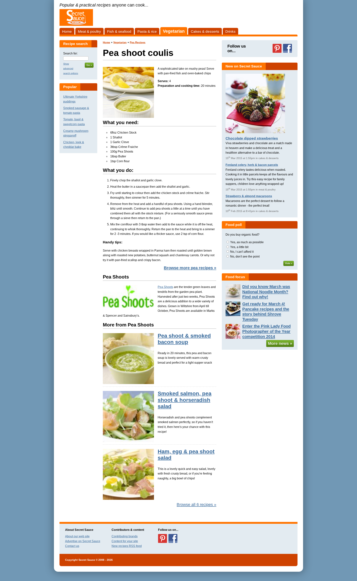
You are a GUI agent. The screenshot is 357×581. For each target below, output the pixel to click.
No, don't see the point (245, 256)
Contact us (72, 546)
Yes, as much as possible (247, 242)
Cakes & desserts (205, 31)
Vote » (288, 263)
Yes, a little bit (239, 247)
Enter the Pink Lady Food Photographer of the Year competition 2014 (266, 331)
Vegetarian (174, 31)
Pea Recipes (137, 42)
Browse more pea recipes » (190, 268)
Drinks (230, 31)
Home (67, 31)
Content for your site (125, 541)
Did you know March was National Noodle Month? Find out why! (266, 291)
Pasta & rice (147, 31)
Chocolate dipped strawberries (252, 138)
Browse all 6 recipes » (196, 504)
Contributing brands (125, 536)
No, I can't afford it (242, 251)
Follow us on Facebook (287, 48)
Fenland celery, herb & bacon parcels (252, 164)
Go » (89, 65)
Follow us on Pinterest (277, 48)
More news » (280, 343)
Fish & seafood (119, 31)
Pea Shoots (165, 287)
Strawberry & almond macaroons (249, 196)
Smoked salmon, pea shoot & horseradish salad (184, 400)
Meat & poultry (89, 31)
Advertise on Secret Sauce (82, 541)
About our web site (77, 536)
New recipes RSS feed (127, 546)
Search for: (70, 53)
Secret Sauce (86, 560)
